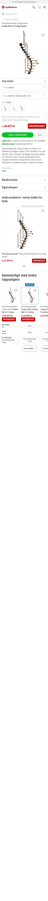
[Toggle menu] (44, 7)
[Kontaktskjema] (34, 7)
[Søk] (3, 14)
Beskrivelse (9, 180)
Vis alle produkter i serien (32, 206)
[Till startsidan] (9, 7)
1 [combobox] (39, 135)
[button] (24, 81)
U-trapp (15, 19)
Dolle (4, 171)
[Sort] (21, 108)
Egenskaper (10, 187)
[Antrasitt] (5, 108)
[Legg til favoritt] (43, 35)
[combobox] (24, 87)
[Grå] (13, 108)
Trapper (7, 19)
